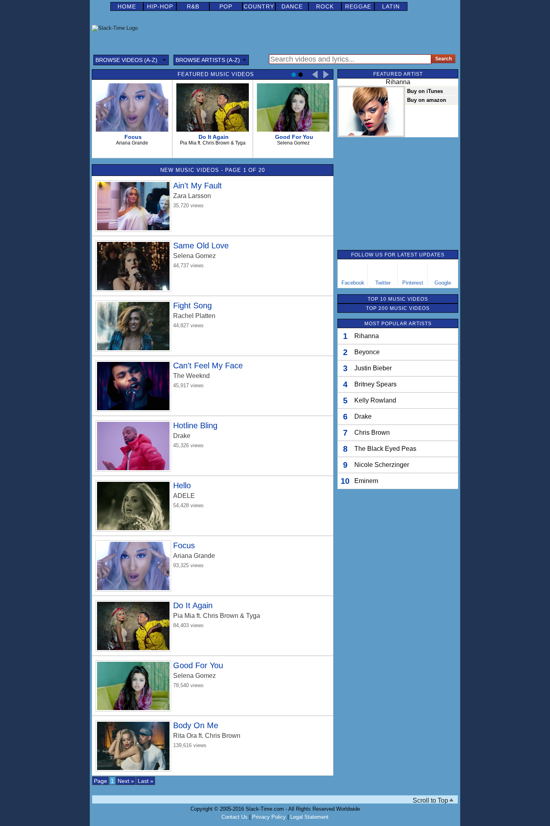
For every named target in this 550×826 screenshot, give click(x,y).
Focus (184, 545)
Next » (126, 781)
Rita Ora (185, 735)
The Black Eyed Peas (385, 448)
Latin (391, 6)
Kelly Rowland (375, 400)
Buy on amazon (426, 100)
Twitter (383, 283)
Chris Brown (372, 432)
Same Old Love (201, 245)
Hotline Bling (195, 425)
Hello (182, 485)
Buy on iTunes (425, 91)
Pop (225, 6)
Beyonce (367, 352)
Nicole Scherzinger (381, 464)
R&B (193, 6)
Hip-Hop (160, 6)
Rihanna (366, 335)
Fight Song (192, 305)
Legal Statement (309, 817)
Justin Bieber (373, 368)
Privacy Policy (269, 817)
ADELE (184, 495)
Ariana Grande (194, 555)
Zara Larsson (192, 195)
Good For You (198, 665)
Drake (181, 435)
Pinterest (412, 283)
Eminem (366, 480)
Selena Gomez (194, 255)
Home (127, 6)
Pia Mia (184, 615)
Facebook (352, 283)
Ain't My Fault (197, 185)
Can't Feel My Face (208, 365)
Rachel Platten (194, 315)
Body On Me (195, 725)
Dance (292, 6)
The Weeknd (191, 375)
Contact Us (234, 817)
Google (442, 283)
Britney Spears (375, 384)
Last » (145, 781)
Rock (325, 6)
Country (259, 6)
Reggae (358, 6)
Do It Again (193, 605)
